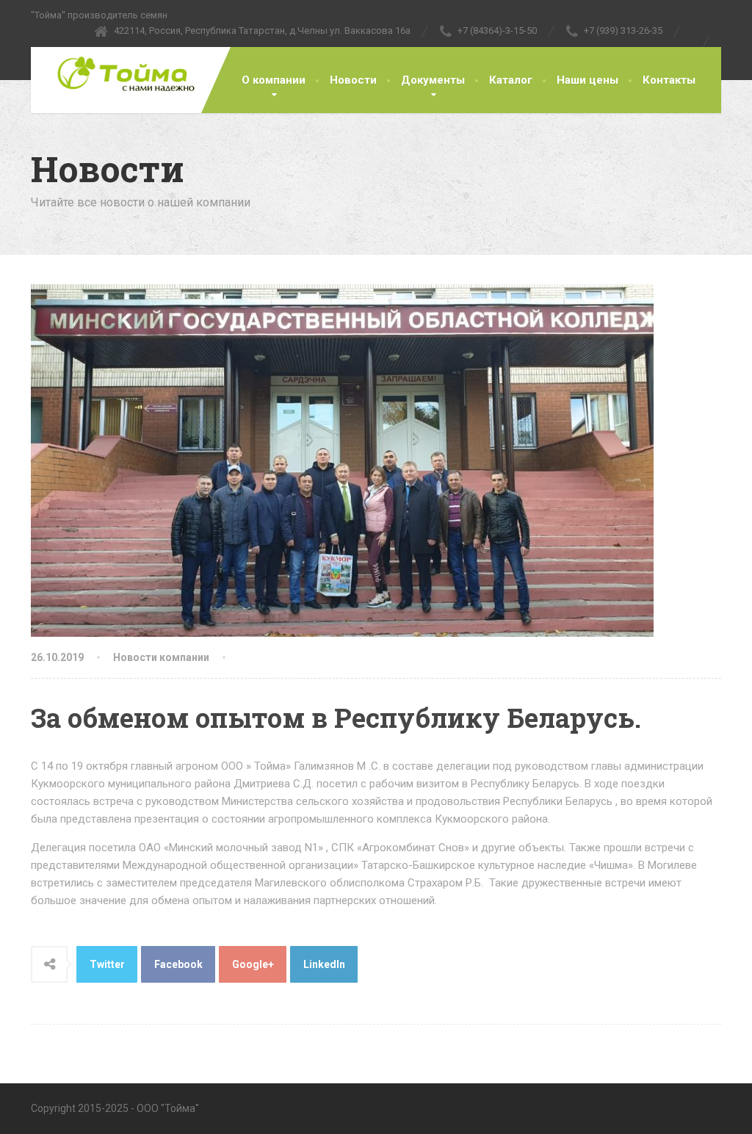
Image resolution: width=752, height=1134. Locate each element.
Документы (433, 80)
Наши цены (587, 80)
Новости (353, 80)
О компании (274, 80)
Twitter (107, 964)
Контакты (669, 80)
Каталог (510, 80)
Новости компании (161, 657)
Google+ (253, 964)
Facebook (178, 964)
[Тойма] (115, 74)
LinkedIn (324, 964)
